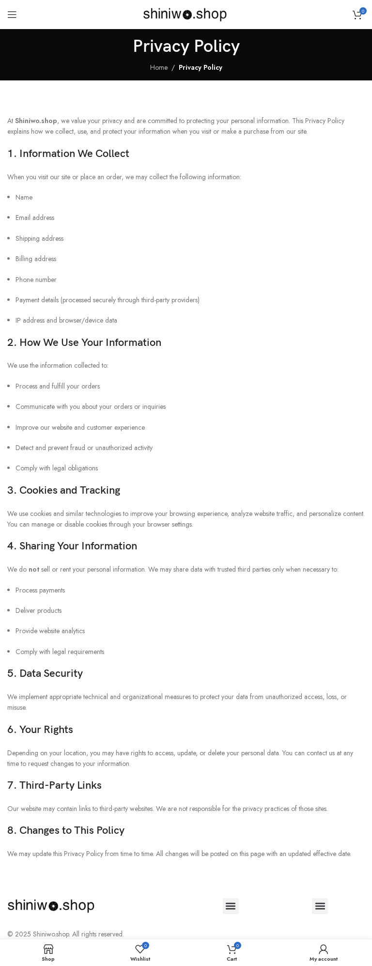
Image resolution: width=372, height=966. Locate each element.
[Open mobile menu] (12, 14)
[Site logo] (186, 13)
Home (159, 67)
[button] (231, 906)
